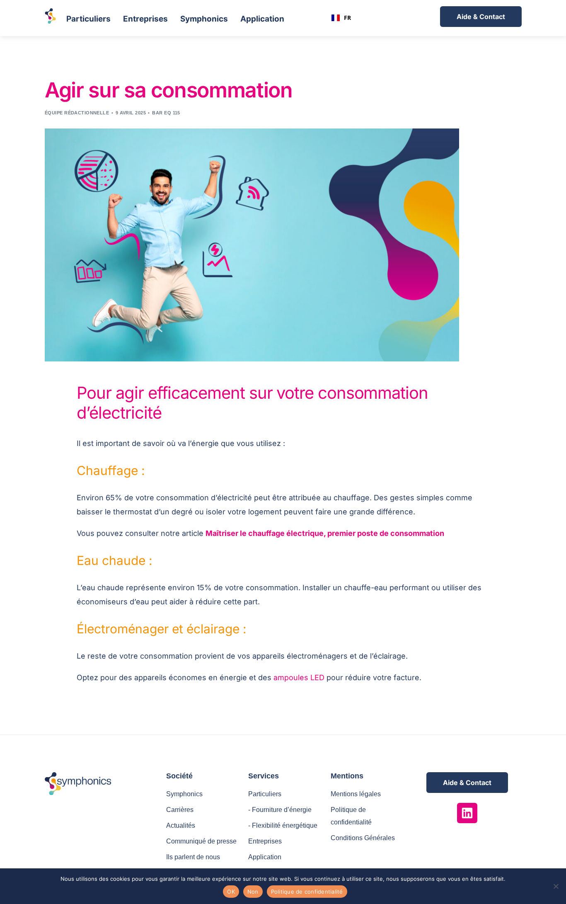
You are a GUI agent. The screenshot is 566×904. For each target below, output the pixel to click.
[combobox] (341, 18)
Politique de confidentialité (307, 891)
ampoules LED (300, 677)
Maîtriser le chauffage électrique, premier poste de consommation (325, 533)
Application (262, 19)
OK (231, 891)
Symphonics (204, 19)
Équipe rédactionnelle (77, 112)
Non (253, 891)
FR (347, 18)
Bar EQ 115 (166, 112)
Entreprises (145, 19)
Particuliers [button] (88, 19)
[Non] (555, 886)
